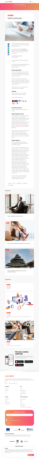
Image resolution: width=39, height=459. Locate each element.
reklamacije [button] (25, 183)
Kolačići (21, 400)
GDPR (21, 402)
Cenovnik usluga (7, 402)
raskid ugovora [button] (11, 185)
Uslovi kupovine (10, 15)
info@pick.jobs (14, 53)
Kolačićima (9, 452)
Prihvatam (30, 454)
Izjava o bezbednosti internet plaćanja (26, 407)
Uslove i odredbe (12, 420)
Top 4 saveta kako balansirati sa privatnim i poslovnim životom (17, 271)
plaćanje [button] (10, 183)
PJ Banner (8, 315)
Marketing (8, 286)
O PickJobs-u (7, 399)
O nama (8, 344)
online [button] (14, 183)
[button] (30, 1)
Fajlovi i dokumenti (23, 393)
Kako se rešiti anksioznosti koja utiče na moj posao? (18, 243)
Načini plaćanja (22, 405)
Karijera (6, 400)
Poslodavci (6, 390)
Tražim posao (9, 417)
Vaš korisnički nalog (23, 390)
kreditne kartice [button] (19, 183)
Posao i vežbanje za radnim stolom (15, 216)
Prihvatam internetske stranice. (13, 420)
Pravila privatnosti (23, 399)
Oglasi (21, 395)
